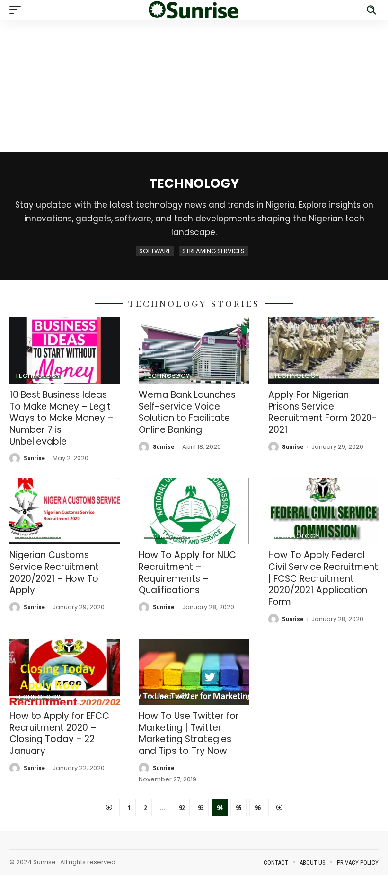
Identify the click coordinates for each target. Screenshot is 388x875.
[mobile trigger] (17, 10)
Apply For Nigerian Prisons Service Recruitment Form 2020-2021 (322, 412)
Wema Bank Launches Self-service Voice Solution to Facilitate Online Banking (187, 412)
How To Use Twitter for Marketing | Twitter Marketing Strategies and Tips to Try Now (189, 733)
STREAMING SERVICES (213, 251)
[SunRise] (194, 10)
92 (182, 807)
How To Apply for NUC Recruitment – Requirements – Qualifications (187, 572)
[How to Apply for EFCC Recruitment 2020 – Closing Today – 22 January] (64, 672)
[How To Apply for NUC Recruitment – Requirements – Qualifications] (194, 511)
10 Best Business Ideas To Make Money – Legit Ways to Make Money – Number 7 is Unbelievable (61, 418)
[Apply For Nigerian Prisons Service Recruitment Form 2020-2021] (323, 350)
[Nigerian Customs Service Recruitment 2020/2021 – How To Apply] (64, 511)
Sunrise (34, 458)
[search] (371, 10)
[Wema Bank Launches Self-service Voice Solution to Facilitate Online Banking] (194, 350)
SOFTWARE (155, 251)
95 (238, 807)
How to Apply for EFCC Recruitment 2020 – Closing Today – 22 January (59, 733)
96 (257, 807)
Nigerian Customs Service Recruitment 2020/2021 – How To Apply (54, 572)
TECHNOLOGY (38, 376)
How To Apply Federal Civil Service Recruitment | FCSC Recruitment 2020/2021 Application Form (323, 578)
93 (200, 807)
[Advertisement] (194, 86)
